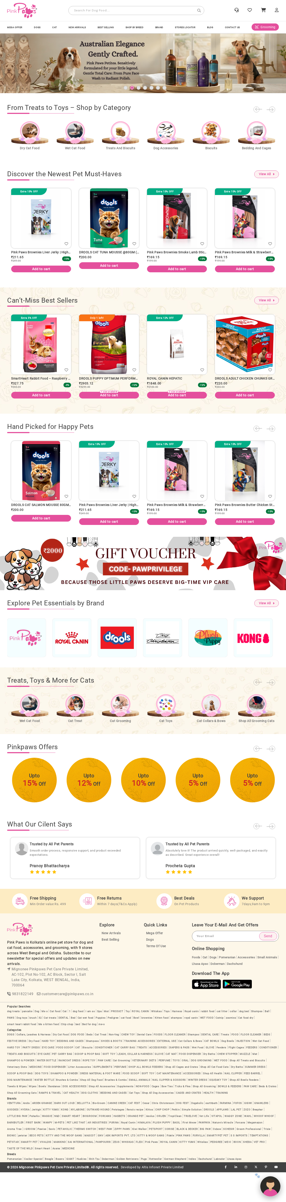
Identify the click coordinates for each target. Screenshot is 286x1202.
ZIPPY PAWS (122, 1158)
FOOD (234, 1064)
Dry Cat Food (61, 1064)
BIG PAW (205, 1158)
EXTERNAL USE (166, 1070)
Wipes (32, 1116)
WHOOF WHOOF (264, 1145)
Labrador (219, 1188)
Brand (159, 27)
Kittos (149, 1139)
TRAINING (222, 1122)
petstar (22, 1165)
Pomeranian (227, 987)
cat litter (222, 1041)
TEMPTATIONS (259, 1165)
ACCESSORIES (158, 1077)
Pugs (144, 1188)
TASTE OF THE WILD (20, 1178)
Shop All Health (212, 1103)
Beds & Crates (268, 1116)
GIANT (70, 1188)
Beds (89, 1064)
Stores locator (185, 27)
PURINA (114, 1152)
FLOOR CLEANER (175, 1064)
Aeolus (150, 1145)
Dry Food (34, 1070)
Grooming (268, 27)
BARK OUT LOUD (64, 1132)
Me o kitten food (48, 1054)
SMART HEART (71, 1145)
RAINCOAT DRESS (69, 1090)
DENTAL (64, 1047)
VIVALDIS (45, 1171)
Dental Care (144, 1064)
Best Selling (106, 27)
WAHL (248, 1145)
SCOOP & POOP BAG (87, 1083)
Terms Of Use (156, 976)
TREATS (142, 1077)
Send (268, 966)
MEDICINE (35, 1096)
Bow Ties (167, 1116)
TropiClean (175, 1145)
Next (271, 139)
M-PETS (60, 1152)
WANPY (48, 1152)
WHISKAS (128, 1171)
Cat (205, 987)
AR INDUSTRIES (97, 1152)
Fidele (170, 1165)
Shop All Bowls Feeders (244, 1109)
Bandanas (54, 1116)
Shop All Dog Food (91, 1109)
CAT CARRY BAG (125, 1077)
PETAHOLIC (65, 1158)
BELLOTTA (83, 1132)
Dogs (150, 969)
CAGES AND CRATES (188, 1122)
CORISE (169, 1158)
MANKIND (60, 1171)
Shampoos (92, 1070)
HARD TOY (48, 1070)
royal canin (191, 1047)
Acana (56, 1178)
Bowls (42, 1116)
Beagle (49, 1188)
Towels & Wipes (17, 1116)
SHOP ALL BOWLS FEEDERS (145, 1096)
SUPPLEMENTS (102, 1096)
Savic (52, 1158)
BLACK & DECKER (187, 1158)
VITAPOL (216, 1145)
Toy (128, 1041)
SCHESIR (228, 1158)
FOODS (158, 1064)
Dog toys (22, 1047)
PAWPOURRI (103, 1171)
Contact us (232, 27)
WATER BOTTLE (46, 1090)
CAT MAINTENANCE (169, 1103)
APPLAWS (223, 1139)
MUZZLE (245, 1083)
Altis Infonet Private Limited (163, 1197)
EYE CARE (48, 1077)
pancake (27, 1041)
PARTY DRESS (31, 1077)
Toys (167, 1041)
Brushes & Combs (67, 1109)
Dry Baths (209, 1083)
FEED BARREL (252, 1103)
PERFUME (164, 1090)
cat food (126, 1047)
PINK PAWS (183, 1165)
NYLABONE (78, 1139)
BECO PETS (36, 1165)
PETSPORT (156, 1158)
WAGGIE (47, 1145)
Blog (210, 27)
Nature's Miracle (222, 1152)
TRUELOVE (190, 1145)
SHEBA (247, 1171)
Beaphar (258, 1139)
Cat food (55, 1041)
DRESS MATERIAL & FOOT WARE (100, 1103)
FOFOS (237, 1132)
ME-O (228, 1171)
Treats (225, 1064)
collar (233, 1041)
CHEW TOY (128, 1064)
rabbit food (207, 1041)
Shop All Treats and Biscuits (247, 1090)
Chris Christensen (163, 1132)
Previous (257, 139)
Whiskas (156, 1041)
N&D (57, 1145)
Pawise (42, 1158)
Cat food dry (245, 1047)
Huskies (82, 1188)
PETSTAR (13, 1171)
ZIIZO (247, 1139)
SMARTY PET (29, 1171)
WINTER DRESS (197, 1109)
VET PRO (259, 1171)
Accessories (246, 987)
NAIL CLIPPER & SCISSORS (169, 1109)
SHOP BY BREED (135, 27)
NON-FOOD (142, 1116)
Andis (26, 1132)
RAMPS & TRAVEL (50, 1122)
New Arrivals (77, 27)
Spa (99, 1041)
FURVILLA (199, 1165)
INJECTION (243, 1070)
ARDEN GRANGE (42, 1132)
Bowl (136, 1047)
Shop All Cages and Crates (181, 1096)
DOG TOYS (41, 1103)
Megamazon (255, 1152)
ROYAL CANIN (140, 1041)
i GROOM (29, 1158)
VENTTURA (14, 1132)
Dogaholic (197, 1132)
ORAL (185, 1090)
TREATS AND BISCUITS (21, 1083)
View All (265, 204)
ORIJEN (161, 1145)
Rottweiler (155, 1188)
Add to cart (41, 295)
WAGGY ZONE (233, 1145)
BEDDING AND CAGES (70, 1070)
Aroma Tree (14, 1158)
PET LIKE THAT (76, 1152)
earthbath (211, 1132)
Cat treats (50, 1047)
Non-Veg (114, 1064)
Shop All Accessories (102, 1116)
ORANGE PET (136, 1145)
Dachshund (235, 993)
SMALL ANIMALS (139, 1109)
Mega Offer (14, 27)
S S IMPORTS (239, 1165)
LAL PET (236, 1139)
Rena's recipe (135, 1139)
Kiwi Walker (139, 1158)
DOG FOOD (77, 1064)
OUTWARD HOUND (98, 1139)
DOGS (37, 27)
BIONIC (11, 1165)
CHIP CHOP (162, 1139)
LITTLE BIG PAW (17, 1145)
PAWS (10, 1047)
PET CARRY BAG (62, 1083)
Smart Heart (42, 1178)
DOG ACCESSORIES (74, 1116)
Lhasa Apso (200, 993)
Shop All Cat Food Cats (214, 1096)
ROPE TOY (89, 1090)
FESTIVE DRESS (17, 1070)
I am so (90, 1041)
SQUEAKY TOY (218, 1109)
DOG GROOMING (201, 1090)
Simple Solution (192, 1139)
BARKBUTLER (15, 1152)
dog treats (13, 1041)
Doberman (217, 993)
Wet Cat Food (260, 1070)
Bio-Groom (99, 1132)
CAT (54, 27)
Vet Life (204, 1145)
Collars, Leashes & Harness (34, 1064)
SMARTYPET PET (217, 1165)
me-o (102, 1054)
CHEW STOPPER (227, 1083)
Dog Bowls (227, 1070)
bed (78, 1054)
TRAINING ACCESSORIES (139, 1070)
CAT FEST (134, 1132)
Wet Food (198, 1077)
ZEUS (116, 1171)
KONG (64, 1139)
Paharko (34, 1145)
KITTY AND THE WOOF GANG (64, 1165)
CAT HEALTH (71, 1122)
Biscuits (87, 1077)
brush (32, 1047)
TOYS (176, 1090)
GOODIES (13, 1139)
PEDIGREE (216, 1171)
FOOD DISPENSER (190, 1083)
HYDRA (25, 1139)
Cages (155, 1116)
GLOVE (210, 1077)
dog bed (244, 1041)
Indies (192, 1188)
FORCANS (105, 1145)
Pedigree (113, 1047)
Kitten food (162, 1047)
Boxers (60, 1188)
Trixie (267, 1158)
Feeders (221, 1077)
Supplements (125, 1116)
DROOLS (209, 1139)
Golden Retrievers (127, 1188)
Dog (37, 1041)
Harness (177, 1041)
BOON (237, 1171)
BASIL (176, 1152)
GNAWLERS (261, 1132)
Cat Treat (100, 1064)
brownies (147, 1047)
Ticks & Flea (182, 1116)
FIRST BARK (33, 1152)
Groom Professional (249, 1158)
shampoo (176, 1047)
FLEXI (139, 1171)
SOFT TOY (109, 1083)
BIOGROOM (90, 1145)
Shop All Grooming (204, 1116)
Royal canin (192, 1041)
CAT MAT (171, 1083)
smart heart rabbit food (21, 1054)
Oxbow (217, 1158)
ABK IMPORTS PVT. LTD (120, 1165)
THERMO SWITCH (85, 1158)
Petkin (176, 1139)
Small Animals (267, 987)
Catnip (220, 1047)
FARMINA (225, 1132)
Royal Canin (128, 1152)
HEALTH (209, 1122)
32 (40, 1047)
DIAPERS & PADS (179, 1077)
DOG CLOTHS (89, 1122)
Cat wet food (85, 1047)
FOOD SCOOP (64, 1077)
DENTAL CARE (210, 1064)
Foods (196, 987)
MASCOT (90, 1165)
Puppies (100, 1047)
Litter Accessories (79, 1096)
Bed (73, 1047)
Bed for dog (89, 1054)
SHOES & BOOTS (111, 1070)
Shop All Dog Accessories (158, 1122)
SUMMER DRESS (255, 1096)
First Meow (189, 1152)
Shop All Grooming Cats (22, 1122)
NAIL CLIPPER (233, 1103)
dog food (78, 1041)
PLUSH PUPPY (162, 1152)
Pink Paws (151, 1171)
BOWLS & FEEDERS (230, 1116)
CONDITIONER (104, 1077)
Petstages (118, 1139)
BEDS (267, 1064)
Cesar (146, 1132)
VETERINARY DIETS (144, 1090)
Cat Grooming (121, 1090)
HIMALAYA (144, 1152)
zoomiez (231, 1047)
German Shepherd (175, 1188)
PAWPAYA (204, 1152)
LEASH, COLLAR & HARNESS (135, 1083)
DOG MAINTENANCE (19, 1109)
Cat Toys (134, 1122)
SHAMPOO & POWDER (21, 1090)
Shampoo (257, 1041)
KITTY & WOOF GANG (150, 1165)
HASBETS (119, 1145)
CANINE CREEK (117, 1132)
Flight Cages (236, 1077)
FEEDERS (251, 1077)
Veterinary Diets (17, 1096)
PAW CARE (104, 1090)
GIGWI (248, 1132)
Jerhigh (36, 1139)
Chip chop (67, 1054)
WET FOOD (207, 1047)
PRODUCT (117, 1041)
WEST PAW (105, 1158)
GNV (100, 1165)
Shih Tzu (94, 1188)
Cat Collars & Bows (190, 1070)
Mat (106, 1041)
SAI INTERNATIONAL (80, 1171)
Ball (267, 1041)
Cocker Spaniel (33, 1188)
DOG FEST (182, 1132)
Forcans (240, 1152)
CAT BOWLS (211, 1070)
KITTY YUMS (51, 1139)
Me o (45, 1041)
